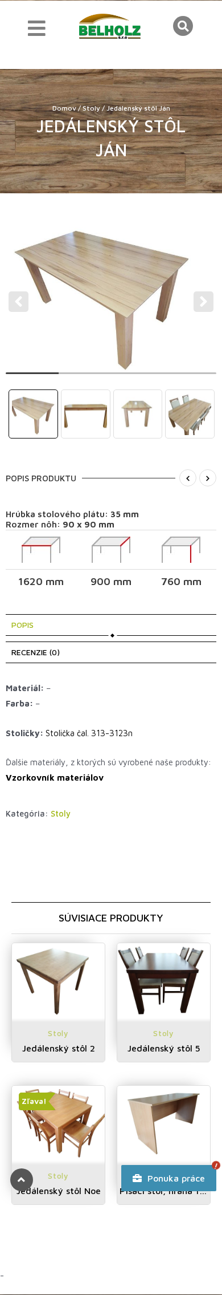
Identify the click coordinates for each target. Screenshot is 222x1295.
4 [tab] (190, 378)
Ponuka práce (175, 1178)
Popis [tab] (22, 625)
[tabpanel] (111, 294)
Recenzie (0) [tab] (35, 652)
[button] (183, 26)
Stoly (91, 108)
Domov (64, 108)
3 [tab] (137, 378)
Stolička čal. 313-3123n (89, 733)
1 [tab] (32, 378)
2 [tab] (85, 378)
